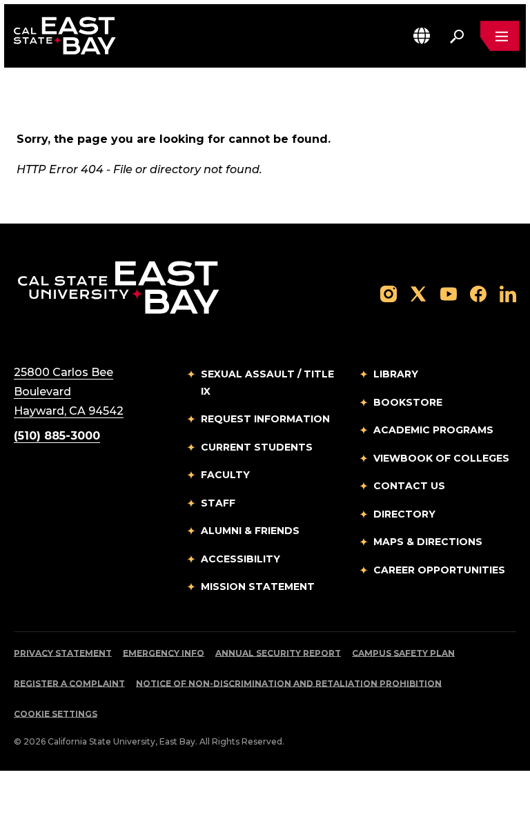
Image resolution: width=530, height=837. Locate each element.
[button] (421, 35)
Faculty (225, 475)
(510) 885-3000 (57, 435)
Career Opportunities (439, 570)
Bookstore (407, 402)
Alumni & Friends (250, 530)
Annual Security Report (278, 653)
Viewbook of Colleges (441, 458)
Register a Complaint (69, 683)
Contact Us (409, 486)
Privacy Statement (63, 653)
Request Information (265, 419)
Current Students (257, 447)
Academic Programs (433, 430)
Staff (218, 503)
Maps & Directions (427, 541)
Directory (404, 514)
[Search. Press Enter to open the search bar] (456, 36)
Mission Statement (258, 586)
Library (395, 374)
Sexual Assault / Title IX (267, 382)
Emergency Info (163, 653)
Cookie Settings (55, 714)
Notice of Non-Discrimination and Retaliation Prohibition (289, 683)
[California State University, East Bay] (118, 286)
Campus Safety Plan (403, 653)
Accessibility (240, 559)
